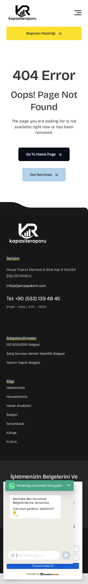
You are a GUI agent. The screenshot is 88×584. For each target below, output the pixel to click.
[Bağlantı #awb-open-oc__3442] (78, 12)
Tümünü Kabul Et (43, 565)
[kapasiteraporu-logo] (22, 5)
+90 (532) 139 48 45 (37, 299)
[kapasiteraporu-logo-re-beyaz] (27, 222)
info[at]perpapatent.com (26, 286)
